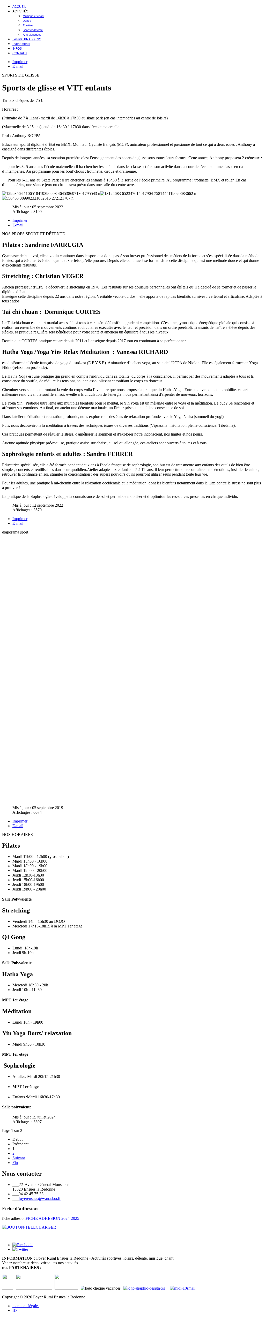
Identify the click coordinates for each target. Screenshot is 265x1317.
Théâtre (28, 25)
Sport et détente (33, 30)
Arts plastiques (32, 34)
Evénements (21, 44)
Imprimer (19, 61)
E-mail (17, 66)
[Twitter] (20, 1249)
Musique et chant (33, 16)
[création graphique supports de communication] (146, 1288)
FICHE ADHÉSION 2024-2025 (52, 1218)
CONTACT (19, 53)
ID (14, 1310)
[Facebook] (22, 1245)
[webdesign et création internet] (184, 1288)
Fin (15, 1162)
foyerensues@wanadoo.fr (40, 1198)
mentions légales (25, 1306)
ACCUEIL (19, 7)
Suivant (18, 1158)
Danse (27, 20)
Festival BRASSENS (26, 39)
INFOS (17, 48)
